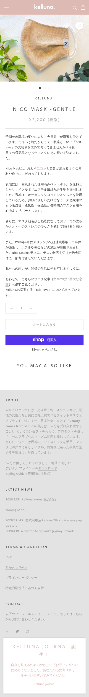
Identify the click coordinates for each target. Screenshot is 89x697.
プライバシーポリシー (21, 578)
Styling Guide (14, 474)
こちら (77, 614)
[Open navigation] (6, 7)
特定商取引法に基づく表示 (24, 588)
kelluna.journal (44, 684)
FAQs (8, 557)
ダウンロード (47, 468)
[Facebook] (7, 631)
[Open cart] (83, 7)
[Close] (80, 643)
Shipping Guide (16, 567)
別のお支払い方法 (44, 350)
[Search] (75, 7)
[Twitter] (17, 631)
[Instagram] (27, 631)
